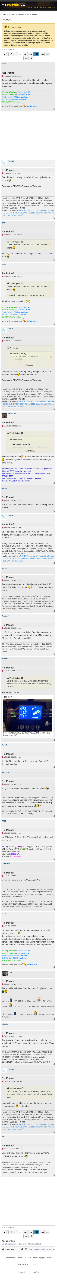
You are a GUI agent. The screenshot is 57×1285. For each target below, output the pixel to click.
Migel (4, 63)
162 (30, 54)
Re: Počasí (8, 72)
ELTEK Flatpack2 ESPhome (43, 210)
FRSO (4, 821)
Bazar (42, 7)
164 (42, 54)
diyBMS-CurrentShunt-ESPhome (41, 213)
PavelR (4, 745)
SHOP (36, 7)
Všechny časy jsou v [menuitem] (41, 1249)
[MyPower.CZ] (13, 4)
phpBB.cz (34, 1264)
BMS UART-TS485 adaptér (13, 215)
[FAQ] (22, 1249)
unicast (4, 488)
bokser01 (5, 772)
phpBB (20, 1258)
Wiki (49, 7)
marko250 (12, 414)
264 (26, 58)
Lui (11, 972)
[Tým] (26, 1249)
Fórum (30, 7)
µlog (53, 7)
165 (47, 54)
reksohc (5, 1024)
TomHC (11, 161)
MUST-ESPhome (25, 210)
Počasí (6, 20)
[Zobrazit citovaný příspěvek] (22, 241)
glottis (4, 223)
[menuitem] (19, 15)
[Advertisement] (28, 135)
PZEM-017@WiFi (21, 213)
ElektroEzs (6, 864)
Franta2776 (6, 616)
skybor (4, 568)
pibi (3, 1137)
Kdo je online (8, 1241)
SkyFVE (5, 596)
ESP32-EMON (8, 213)
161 (25, 54)
